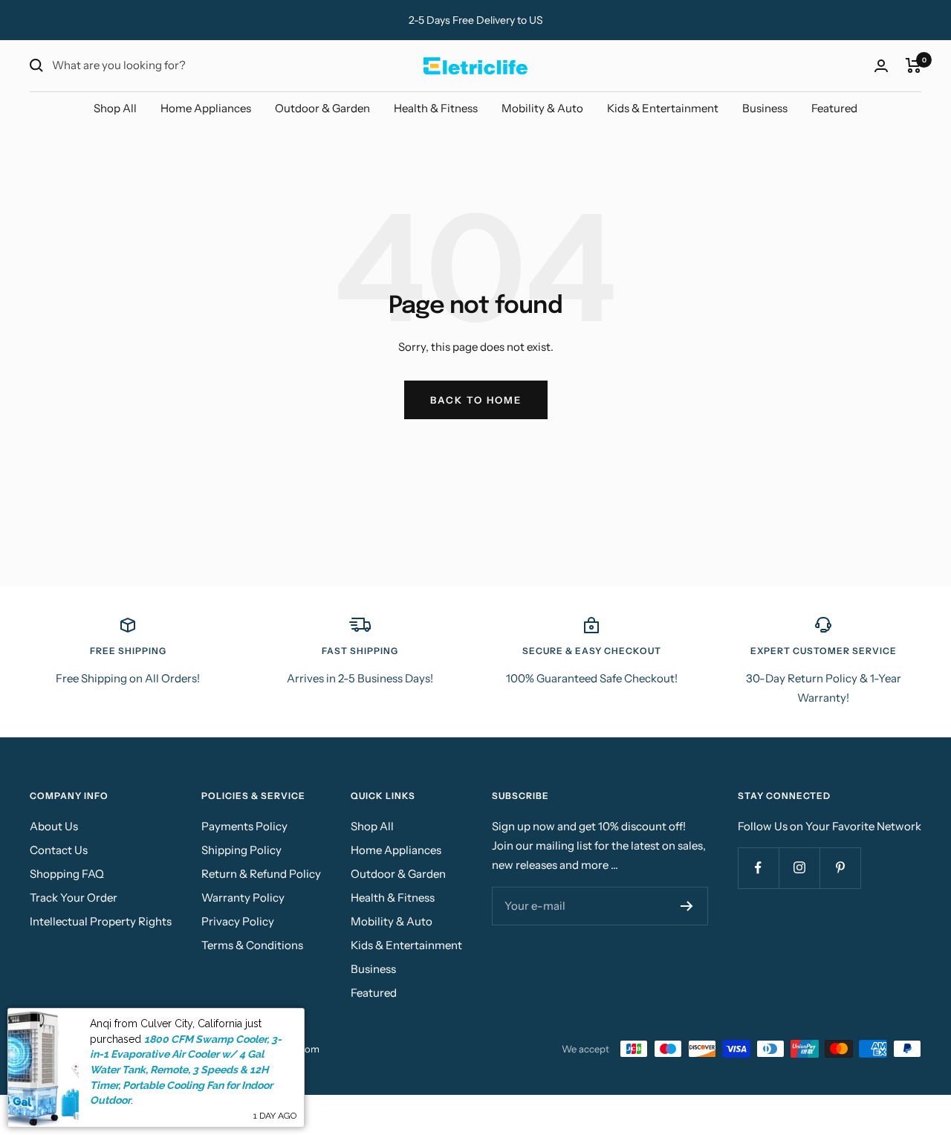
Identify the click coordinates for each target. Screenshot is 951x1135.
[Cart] (913, 65)
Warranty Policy (243, 897)
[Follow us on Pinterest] (839, 867)
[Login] (881, 65)
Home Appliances (205, 108)
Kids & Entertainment (662, 108)
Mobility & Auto (542, 108)
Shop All (115, 108)
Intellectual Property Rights (101, 921)
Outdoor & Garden (322, 108)
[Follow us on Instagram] (799, 867)
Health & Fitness (436, 108)
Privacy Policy (237, 921)
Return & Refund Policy (261, 874)
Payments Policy (244, 826)
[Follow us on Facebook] (758, 867)
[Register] (687, 906)
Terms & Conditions (252, 945)
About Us (54, 826)
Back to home (476, 400)
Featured (834, 108)
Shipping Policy (241, 850)
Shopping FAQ (67, 874)
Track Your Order (73, 897)
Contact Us (59, 850)
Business (765, 108)
